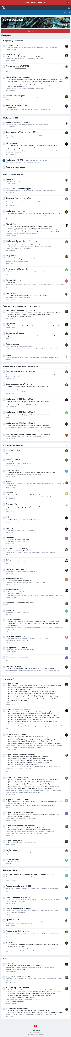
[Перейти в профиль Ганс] (66, 735)
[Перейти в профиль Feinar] (66, 78)
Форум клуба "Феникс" (15, 697)
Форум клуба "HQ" (30, 829)
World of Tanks (12, 373)
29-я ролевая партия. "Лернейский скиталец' (22, 997)
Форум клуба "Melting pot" (47, 740)
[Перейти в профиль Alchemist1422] (66, 637)
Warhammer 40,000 (10, 118)
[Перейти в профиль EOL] (66, 106)
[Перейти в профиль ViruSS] (66, 450)
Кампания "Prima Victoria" (15, 1010)
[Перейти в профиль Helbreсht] (66, 964)
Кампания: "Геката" (30, 1012)
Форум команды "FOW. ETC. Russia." (19, 508)
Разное (6, 959)
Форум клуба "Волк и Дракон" (17, 719)
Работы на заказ (13, 344)
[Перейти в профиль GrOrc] (66, 96)
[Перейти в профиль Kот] (66, 778)
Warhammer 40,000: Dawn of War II (20, 412)
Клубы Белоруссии (14, 841)
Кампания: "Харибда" (43, 1012)
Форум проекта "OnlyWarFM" (16, 56)
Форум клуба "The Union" (15, 685)
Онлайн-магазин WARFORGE (17, 66)
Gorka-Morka (55, 621)
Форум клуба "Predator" (35, 712)
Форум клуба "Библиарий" (16, 743)
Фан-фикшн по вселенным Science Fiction (20, 335)
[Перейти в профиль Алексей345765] (66, 657)
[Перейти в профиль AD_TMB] (66, 710)
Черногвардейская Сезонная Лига (18, 85)
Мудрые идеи (11, 143)
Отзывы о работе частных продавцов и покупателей (42, 944)
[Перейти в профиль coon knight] (66, 560)
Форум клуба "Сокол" (14, 695)
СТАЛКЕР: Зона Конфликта (46, 668)
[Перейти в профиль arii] (66, 875)
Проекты (18, 495)
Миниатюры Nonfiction (53, 312)
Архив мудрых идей (14, 149)
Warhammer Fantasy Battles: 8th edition (22, 241)
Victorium (20, 621)
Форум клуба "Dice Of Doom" (33, 852)
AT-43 (26, 621)
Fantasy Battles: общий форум (18, 189)
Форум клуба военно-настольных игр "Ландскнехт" (23, 691)
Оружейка (39, 965)
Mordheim (10, 538)
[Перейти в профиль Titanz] (66, 931)
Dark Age (55, 623)
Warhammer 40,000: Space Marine (18, 388)
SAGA (8, 560)
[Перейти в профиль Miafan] (66, 180)
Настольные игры (13, 666)
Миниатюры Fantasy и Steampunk (35, 312)
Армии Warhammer (40, 245)
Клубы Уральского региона (17, 800)
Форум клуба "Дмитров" (51, 712)
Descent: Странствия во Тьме (28, 668)
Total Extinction (27, 623)
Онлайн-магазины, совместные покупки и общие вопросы (30, 875)
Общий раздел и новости (13, 41)
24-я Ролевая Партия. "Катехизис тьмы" (49, 990)
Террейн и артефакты (14, 314)
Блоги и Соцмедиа (13, 55)
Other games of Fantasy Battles (18, 269)
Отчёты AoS (30, 213)
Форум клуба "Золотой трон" (16, 762)
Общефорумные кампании (17, 1008)
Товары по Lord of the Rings (17, 931)
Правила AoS (22, 213)
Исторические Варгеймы (16, 648)
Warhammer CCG (13, 668)
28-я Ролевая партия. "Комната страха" (43, 993)
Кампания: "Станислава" (15, 1012)
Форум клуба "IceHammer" (36, 814)
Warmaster (36, 623)
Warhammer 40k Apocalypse (28, 147)
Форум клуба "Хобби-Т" (15, 740)
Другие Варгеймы (13, 619)
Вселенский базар (10, 870)
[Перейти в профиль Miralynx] (66, 371)
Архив (43, 472)
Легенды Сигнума (46, 623)
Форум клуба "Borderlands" (16, 783)
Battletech (10, 481)
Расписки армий (13, 506)
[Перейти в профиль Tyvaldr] (66, 198)
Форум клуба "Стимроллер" (30, 695)
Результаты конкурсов (15, 167)
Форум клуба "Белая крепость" (17, 712)
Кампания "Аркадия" (30, 1010)
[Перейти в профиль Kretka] (66, 611)
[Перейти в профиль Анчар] (66, 123)
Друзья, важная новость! (34, 2)
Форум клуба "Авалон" (35, 699)
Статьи (47, 506)
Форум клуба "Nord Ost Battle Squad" (19, 741)
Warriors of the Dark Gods (51, 231)
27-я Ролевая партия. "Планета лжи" (19, 993)
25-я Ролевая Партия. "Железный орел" (20, 991)
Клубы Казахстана (13, 850)
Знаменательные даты (27, 965)
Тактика (35, 495)
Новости (9, 179)
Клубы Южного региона (16, 734)
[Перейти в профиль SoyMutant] (66, 412)
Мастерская (11, 282)
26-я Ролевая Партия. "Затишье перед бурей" (47, 991)
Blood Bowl (10, 610)
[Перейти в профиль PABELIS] (66, 189)
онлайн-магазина (20, 68)
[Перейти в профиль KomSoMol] (66, 920)
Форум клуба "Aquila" (50, 779)
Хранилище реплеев (32, 403)
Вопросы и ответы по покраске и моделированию (37, 314)
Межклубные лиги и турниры (18, 77)
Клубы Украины (12, 859)
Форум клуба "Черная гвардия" (17, 699)
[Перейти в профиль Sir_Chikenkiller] (66, 66)
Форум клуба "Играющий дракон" (48, 715)
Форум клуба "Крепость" (42, 687)
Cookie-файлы (35, 1030)
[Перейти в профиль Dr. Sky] (66, 294)
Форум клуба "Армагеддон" (16, 736)
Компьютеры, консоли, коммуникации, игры (20, 366)
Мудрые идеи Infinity (14, 519)
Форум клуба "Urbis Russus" (34, 779)
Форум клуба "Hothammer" (38, 738)
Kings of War (11, 256)
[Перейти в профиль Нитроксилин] (66, 620)
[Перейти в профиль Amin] (66, 755)
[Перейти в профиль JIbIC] (66, 144)
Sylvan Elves (55, 230)
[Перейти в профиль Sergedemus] (66, 886)
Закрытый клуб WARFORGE (17, 105)
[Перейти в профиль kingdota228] (66, 281)
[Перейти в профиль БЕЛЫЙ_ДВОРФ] (66, 225)
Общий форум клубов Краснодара (18, 738)
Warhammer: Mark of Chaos (16, 386)
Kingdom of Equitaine (14, 230)
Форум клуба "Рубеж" (35, 827)
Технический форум (42, 401)
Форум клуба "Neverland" (31, 784)
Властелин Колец (13, 493)
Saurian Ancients (46, 230)
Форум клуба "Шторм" (15, 713)
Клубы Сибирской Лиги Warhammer (20, 813)
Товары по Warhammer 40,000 (18, 886)
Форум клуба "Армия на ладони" (18, 827)
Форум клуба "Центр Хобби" (50, 697)
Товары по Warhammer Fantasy (18, 897)
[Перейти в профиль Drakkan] (66, 590)
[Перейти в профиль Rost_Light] (66, 482)
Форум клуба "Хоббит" (31, 764)
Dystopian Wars (12, 470)
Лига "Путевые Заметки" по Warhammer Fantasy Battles (24, 83)
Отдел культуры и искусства (18, 977)
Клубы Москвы (12, 684)
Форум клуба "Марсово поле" (17, 803)
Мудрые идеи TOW (42, 295)
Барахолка (27, 816)
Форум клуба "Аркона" (15, 861)
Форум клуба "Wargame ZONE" (53, 801)
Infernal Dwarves (45, 228)
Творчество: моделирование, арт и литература (21, 306)
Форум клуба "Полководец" (37, 717)
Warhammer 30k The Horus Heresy (48, 147)
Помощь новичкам (13, 147)
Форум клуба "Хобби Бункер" (32, 697)
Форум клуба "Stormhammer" (16, 760)
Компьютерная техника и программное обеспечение (28, 434)
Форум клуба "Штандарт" (53, 685)
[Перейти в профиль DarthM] (66, 667)
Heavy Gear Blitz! (13, 623)
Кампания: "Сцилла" (57, 1012)
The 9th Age (11, 224)
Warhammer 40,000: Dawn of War (19, 399)
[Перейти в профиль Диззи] (66, 435)
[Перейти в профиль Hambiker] (66, 55)
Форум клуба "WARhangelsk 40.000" (37, 756)
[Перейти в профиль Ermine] (66, 800)
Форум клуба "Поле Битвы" (33, 743)
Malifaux (9, 528)
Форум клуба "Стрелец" (15, 816)
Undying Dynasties (25, 231)
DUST (20, 623)
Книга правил (25, 226)
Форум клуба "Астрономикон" (35, 736)
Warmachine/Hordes (14, 590)
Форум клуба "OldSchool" (50, 699)
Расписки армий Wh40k (15, 145)
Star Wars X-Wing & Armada (17, 569)
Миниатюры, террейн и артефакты (20, 311)
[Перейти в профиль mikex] (66, 269)
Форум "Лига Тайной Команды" (17, 86)
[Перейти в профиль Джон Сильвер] (66, 384)
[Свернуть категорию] (67, 41)
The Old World (11, 293)
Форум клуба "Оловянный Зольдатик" (38, 762)
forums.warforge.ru (35, 1032)
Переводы (11, 472)
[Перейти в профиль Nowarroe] (66, 471)
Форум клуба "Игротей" (44, 781)
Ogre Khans (24, 230)
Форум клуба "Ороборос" (15, 764)
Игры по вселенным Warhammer (19, 384)
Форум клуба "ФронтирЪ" (15, 842)
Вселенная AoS (12, 213)
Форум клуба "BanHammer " (16, 756)
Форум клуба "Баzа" (53, 717)
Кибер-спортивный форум (27, 401)
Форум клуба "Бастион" (15, 786)
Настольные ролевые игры (17, 657)
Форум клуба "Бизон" (29, 713)
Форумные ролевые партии (17, 988)
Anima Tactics (12, 621)
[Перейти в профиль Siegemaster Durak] (66, 504)
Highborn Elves (35, 228)
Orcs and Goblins (34, 230)
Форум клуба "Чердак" (31, 842)
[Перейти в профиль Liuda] (66, 333)
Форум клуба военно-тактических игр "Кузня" (22, 689)
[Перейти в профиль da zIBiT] (66, 46)
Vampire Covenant (37, 231)
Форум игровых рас (45, 416)
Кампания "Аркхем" (44, 1010)
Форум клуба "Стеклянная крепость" (19, 801)
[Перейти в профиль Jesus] (66, 579)
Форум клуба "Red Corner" (35, 719)
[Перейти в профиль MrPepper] (66, 570)
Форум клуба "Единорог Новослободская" (21, 687)
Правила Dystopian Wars (22, 472)
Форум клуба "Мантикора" (48, 691)
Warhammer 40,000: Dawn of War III (20, 423)
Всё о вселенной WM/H (15, 591)
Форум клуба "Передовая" (32, 693)
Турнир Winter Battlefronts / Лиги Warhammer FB (48, 79)
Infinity (8, 517)
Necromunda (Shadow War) (17, 549)
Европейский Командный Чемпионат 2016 (20, 79)
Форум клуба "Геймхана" (15, 852)
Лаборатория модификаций (16, 403)
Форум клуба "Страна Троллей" (17, 721)
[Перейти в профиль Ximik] (66, 493)
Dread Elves (52, 226)
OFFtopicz (10, 963)
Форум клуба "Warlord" (31, 740)
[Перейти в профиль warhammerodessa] (66, 860)
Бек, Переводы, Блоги (36, 258)
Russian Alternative (13, 280)
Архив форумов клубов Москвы (17, 700)
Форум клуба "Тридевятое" (48, 695)
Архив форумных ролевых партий (40, 995)
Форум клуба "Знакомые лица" (17, 814)
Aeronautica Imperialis (35, 621)
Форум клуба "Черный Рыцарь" (17, 758)
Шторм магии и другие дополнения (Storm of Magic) (23, 246)
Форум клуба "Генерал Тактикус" (35, 685)
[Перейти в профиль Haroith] (66, 603)
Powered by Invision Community (35, 1034)
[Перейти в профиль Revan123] (66, 898)
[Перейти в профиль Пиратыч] (66, 517)
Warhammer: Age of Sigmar (17, 211)
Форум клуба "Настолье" (15, 693)
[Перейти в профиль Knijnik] (66, 850)
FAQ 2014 (10, 461)
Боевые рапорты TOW (29, 295)
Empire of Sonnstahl (24, 228)
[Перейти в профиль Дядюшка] (66, 212)
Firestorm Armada (51, 472)
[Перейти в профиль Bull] (66, 648)
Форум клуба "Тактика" (54, 783)
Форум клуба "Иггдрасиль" (45, 713)
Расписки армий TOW (14, 295)
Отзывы (9, 942)
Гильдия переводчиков (42, 591)
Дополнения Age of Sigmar (52, 213)
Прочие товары (12, 920)
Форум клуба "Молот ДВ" (15, 829)
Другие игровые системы (13, 445)
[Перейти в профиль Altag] (66, 324)
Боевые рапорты (29, 145)
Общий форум (12, 45)
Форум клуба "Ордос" (53, 738)
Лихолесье (11, 495)
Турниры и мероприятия (36, 506)
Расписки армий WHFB (15, 243)
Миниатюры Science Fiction (16, 312)
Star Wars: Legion (13, 625)
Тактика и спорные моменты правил (46, 145)
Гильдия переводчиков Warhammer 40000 (20, 580)
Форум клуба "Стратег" (35, 721)
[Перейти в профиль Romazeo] (66, 424)
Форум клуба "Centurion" (15, 723)
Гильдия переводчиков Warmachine (18, 337)
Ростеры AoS (39, 213)
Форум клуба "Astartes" (15, 781)
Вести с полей (35, 472)
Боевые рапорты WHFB (30, 243)
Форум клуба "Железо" (44, 829)
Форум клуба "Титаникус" (35, 788)
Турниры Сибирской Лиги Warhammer (19, 81)
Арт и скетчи (11, 324)
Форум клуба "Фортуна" (15, 784)
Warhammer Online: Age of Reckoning (37, 386)
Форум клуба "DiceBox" (47, 784)
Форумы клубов (9, 679)
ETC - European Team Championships (19, 259)
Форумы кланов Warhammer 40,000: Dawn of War (23, 405)
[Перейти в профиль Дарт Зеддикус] (66, 132)
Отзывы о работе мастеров (16, 946)
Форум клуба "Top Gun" (52, 786)
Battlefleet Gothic (13, 459)
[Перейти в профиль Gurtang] (66, 813)
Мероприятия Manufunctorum (41, 81)
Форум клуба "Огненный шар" (17, 788)
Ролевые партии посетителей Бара (18, 995)
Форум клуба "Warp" (29, 781)
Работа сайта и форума (16, 96)
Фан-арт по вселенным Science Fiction (19, 325)
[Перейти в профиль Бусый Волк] (66, 988)
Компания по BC (27, 495)
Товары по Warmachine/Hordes (18, 908)
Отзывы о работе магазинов (16, 944)
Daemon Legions (43, 226)
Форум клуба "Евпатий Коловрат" (18, 717)
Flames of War (12, 504)
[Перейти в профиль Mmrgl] (66, 538)
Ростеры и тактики (28, 591)
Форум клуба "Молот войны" (16, 779)
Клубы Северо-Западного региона (20, 755)
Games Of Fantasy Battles (13, 175)
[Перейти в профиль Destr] (66, 841)
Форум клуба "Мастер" (15, 715)
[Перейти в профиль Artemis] (66, 549)
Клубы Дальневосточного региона (20, 826)
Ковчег (9, 355)
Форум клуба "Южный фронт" (52, 743)
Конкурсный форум (25, 316)
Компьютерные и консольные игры (20, 371)
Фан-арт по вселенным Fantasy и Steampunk (45, 325)
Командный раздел (56, 81)
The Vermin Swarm (13, 231)
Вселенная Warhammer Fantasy (19, 198)
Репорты (10, 226)
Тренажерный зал (13, 316)
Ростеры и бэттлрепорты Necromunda (19, 550)
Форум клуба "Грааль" (48, 760)
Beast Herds (33, 226)
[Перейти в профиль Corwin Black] (66, 529)
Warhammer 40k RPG (14, 160)
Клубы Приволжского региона (18, 777)
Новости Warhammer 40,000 (18, 123)
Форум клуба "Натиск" (50, 827)
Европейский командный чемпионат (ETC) (20, 245)
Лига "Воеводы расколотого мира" (40, 85)
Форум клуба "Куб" (37, 801)
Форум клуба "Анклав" (51, 721)
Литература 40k (13, 134)
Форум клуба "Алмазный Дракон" (33, 786)
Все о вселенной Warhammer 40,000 (21, 132)
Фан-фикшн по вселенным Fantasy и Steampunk (48, 335)
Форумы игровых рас (45, 403)
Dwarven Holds (12, 228)
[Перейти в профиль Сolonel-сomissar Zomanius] (66, 356)
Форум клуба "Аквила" (30, 715)
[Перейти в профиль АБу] (66, 256)
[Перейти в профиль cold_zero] (66, 399)
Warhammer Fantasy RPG (31, 200)
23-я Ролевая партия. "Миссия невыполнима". (22, 990)
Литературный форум (15, 333)
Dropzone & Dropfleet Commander (20, 603)
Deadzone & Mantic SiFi (15, 636)
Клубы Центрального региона (18, 710)
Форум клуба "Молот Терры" (36, 758)
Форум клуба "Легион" (52, 814)
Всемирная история (14, 965)
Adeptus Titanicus (13, 450)
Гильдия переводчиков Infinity (30, 519)
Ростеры (16, 226)
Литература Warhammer (15, 200)
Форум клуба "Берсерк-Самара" (35, 783)
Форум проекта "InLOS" (33, 56)
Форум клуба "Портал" (48, 693)
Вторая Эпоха (43, 495)
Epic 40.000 (46, 621)
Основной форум (13, 401)
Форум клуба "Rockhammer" (39, 741)
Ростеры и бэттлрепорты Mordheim (18, 539)
